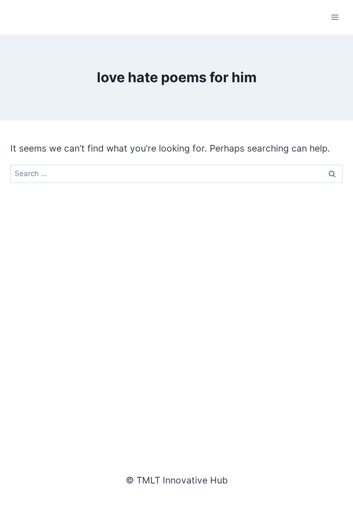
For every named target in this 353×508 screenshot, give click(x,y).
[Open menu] (335, 17)
